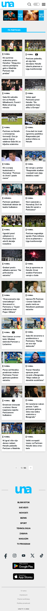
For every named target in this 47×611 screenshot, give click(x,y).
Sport (23, 523)
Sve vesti (23, 507)
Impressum (24, 595)
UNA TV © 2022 (23, 609)
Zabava (24, 533)
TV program (23, 543)
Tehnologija (24, 528)
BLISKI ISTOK (23, 502)
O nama (23, 591)
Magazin (23, 538)
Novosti (23, 512)
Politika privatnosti (23, 603)
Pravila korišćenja (23, 599)
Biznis (23, 517)
